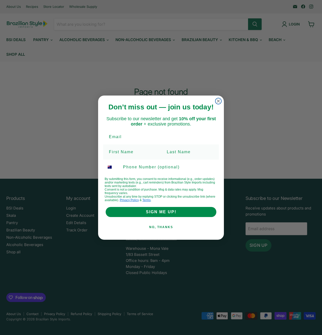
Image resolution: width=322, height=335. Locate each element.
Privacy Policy (129, 200)
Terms (146, 200)
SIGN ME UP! (161, 212)
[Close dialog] (218, 101)
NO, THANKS (161, 227)
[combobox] (112, 167)
